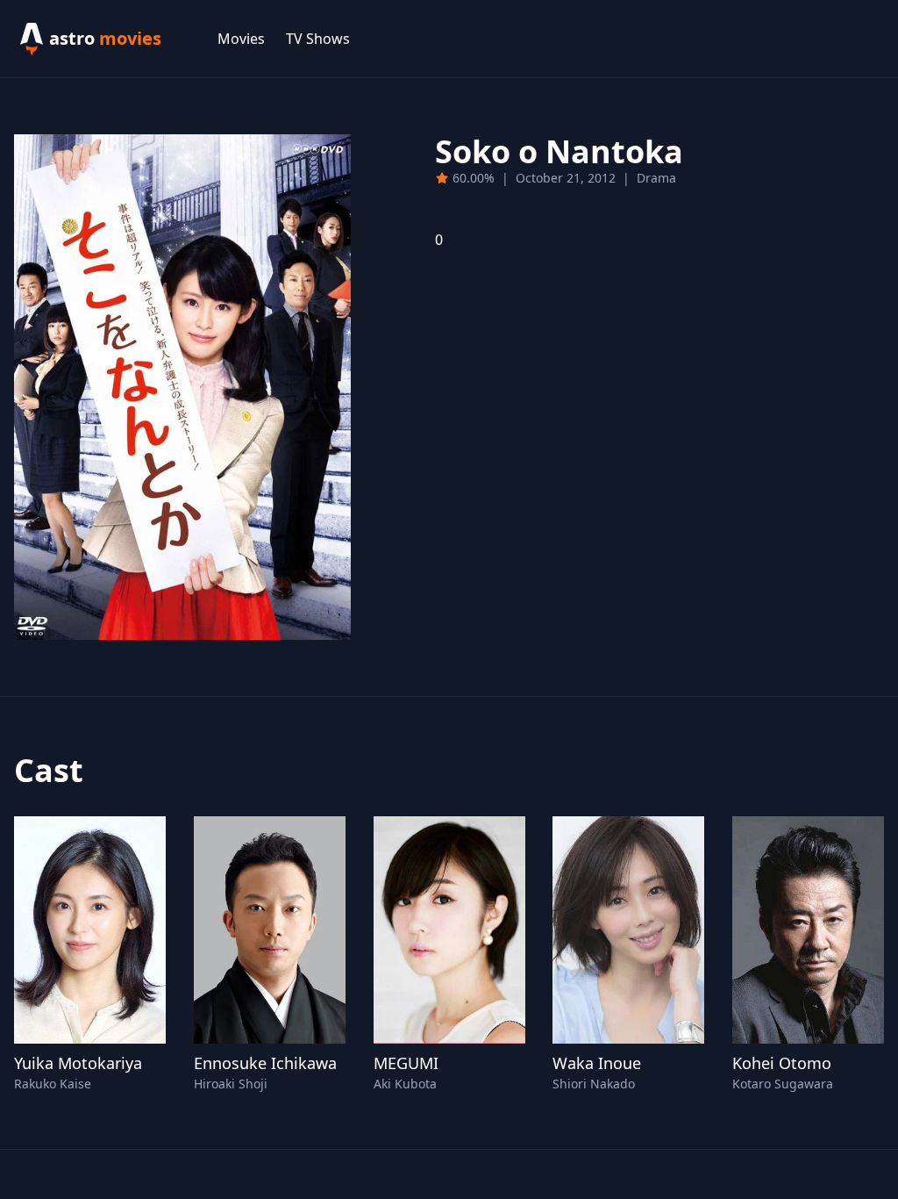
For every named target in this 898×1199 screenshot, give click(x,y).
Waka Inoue (596, 1062)
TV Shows (318, 38)
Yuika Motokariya (78, 1062)
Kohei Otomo (781, 1062)
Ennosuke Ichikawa (265, 1062)
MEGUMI (406, 1062)
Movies (241, 38)
